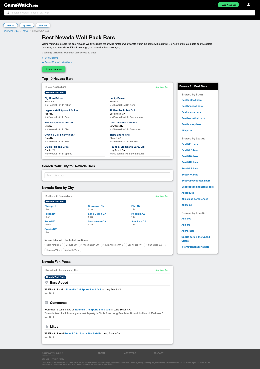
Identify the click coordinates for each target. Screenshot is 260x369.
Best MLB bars (189, 150)
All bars (185, 224)
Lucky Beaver (117, 98)
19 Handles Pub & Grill (122, 110)
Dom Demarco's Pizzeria (124, 122)
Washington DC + (92, 244)
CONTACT (158, 353)
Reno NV (49, 113)
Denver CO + (72, 244)
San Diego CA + (156, 244)
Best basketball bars (193, 118)
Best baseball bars (192, 106)
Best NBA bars (189, 156)
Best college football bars (195, 180)
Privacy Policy (58, 358)
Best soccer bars (191, 112)
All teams (186, 205)
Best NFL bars (189, 144)
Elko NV (48, 125)
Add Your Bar (53, 69)
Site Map (45, 358)
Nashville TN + (72, 250)
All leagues (187, 192)
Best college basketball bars (197, 186)
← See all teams (50, 57)
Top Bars (10, 25)
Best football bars (191, 100)
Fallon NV (49, 101)
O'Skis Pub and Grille (57, 146)
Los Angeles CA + (114, 244)
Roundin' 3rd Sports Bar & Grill (127, 146)
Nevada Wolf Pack (55, 92)
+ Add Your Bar (228, 4)
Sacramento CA (117, 113)
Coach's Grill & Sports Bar (59, 134)
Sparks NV (50, 150)
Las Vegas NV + (135, 244)
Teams (25, 31)
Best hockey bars (191, 124)
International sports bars (195, 246)
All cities (186, 218)
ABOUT (101, 353)
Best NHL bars (189, 162)
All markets (187, 230)
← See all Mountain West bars (57, 62)
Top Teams (26, 25)
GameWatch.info (11, 31)
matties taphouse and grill (59, 122)
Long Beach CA (117, 150)
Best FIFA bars (189, 174)
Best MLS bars (189, 168)
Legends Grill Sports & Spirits (61, 110)
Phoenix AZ (115, 137)
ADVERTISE (130, 353)
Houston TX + (53, 250)
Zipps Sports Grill (120, 134)
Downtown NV (116, 125)
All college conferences (194, 199)
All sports (186, 130)
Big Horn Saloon (54, 98)
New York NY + (53, 244)
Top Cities (43, 25)
